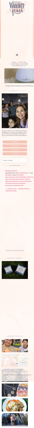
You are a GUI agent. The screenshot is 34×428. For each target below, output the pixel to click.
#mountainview (10, 177)
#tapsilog (8, 181)
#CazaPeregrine (23, 173)
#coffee (27, 179)
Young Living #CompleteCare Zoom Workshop (19, 86)
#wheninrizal (16, 181)
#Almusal (30, 177)
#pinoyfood (16, 183)
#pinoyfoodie (9, 179)
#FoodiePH (20, 175)
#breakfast (8, 175)
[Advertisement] (17, 36)
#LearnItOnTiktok (21, 177)
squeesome (16, 377)
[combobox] (15, 160)
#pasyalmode (9, 185)
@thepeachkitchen (11, 171)
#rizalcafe (8, 183)
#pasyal (22, 183)
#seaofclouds (19, 185)
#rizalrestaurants (26, 181)
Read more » (5, 137)
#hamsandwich (19, 179)
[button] (17, 54)
